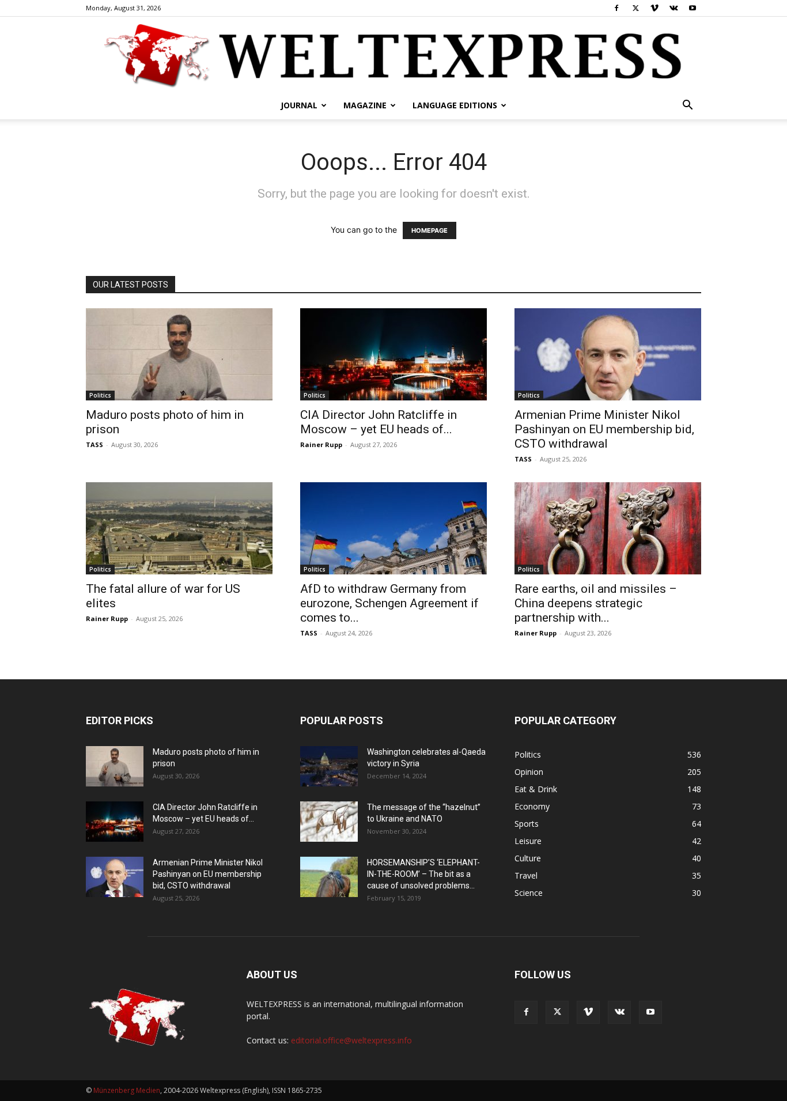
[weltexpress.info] (393, 55)
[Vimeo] (654, 8)
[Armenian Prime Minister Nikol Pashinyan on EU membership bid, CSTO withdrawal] (607, 354)
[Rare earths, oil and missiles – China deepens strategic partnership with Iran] (607, 528)
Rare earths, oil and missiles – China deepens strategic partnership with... (595, 603)
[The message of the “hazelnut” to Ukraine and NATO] (329, 821)
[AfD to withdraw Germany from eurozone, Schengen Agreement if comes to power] (393, 528)
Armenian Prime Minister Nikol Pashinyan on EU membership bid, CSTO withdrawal (604, 429)
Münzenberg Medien (126, 1090)
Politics (100, 395)
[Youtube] (692, 8)
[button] (687, 106)
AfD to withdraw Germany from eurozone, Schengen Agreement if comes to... (389, 603)
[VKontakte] (673, 8)
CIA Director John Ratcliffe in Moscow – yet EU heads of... (378, 422)
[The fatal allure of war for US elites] (179, 528)
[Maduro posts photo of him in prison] (179, 354)
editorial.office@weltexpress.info (351, 1040)
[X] (635, 8)
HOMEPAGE (429, 230)
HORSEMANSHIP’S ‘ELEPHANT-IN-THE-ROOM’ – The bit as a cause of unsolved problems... (423, 874)
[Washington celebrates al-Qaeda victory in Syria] (329, 766)
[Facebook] (616, 8)
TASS (94, 444)
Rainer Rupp (321, 444)
